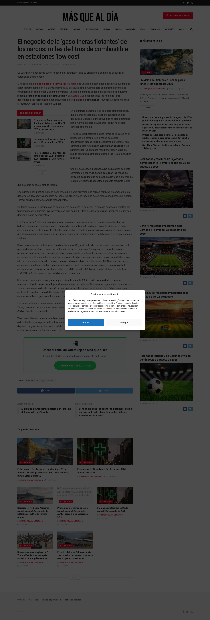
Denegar (124, 322)
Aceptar (86, 322)
